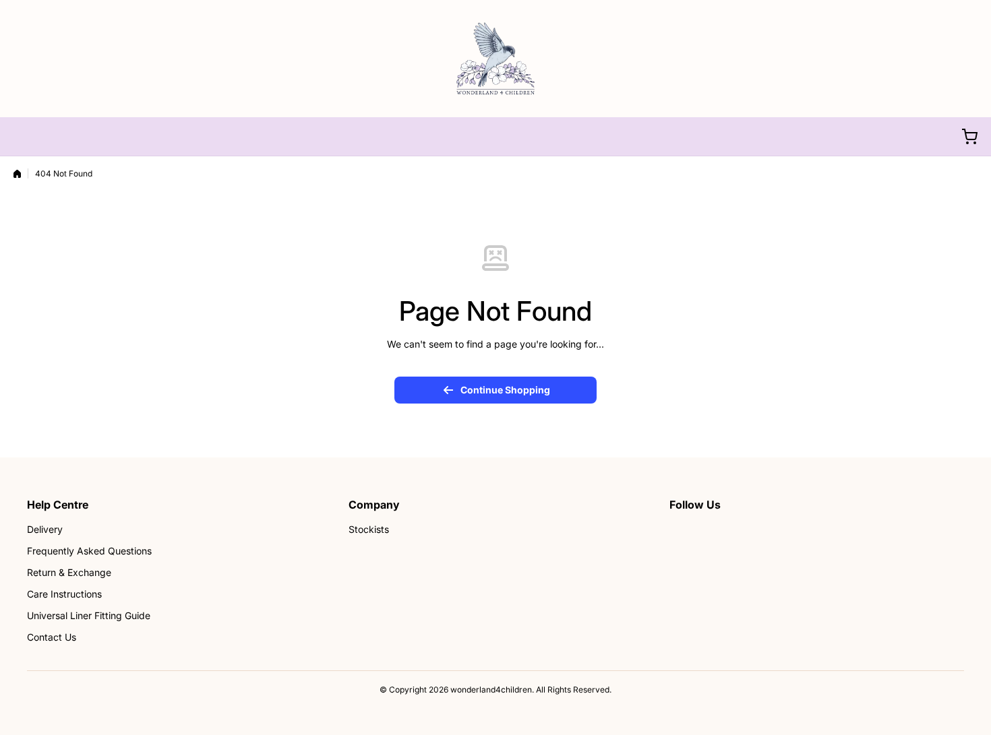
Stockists (369, 529)
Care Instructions (64, 594)
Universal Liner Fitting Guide (88, 615)
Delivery (45, 529)
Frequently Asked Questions (89, 550)
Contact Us (51, 637)
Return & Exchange (69, 572)
